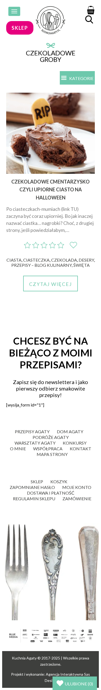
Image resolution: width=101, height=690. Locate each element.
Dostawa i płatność (50, 492)
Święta (81, 265)
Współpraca (47, 448)
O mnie (18, 448)
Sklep (37, 481)
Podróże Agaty (51, 437)
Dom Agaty (70, 431)
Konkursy (74, 442)
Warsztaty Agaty (35, 442)
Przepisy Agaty (32, 431)
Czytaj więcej (50, 284)
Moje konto (76, 487)
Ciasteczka (36, 259)
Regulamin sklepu (34, 498)
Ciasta (14, 259)
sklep (20, 28)
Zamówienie (76, 498)
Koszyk (58, 481)
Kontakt (80, 448)
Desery (86, 259)
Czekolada (64, 259)
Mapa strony (52, 454)
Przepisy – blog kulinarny (41, 265)
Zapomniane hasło (32, 487)
